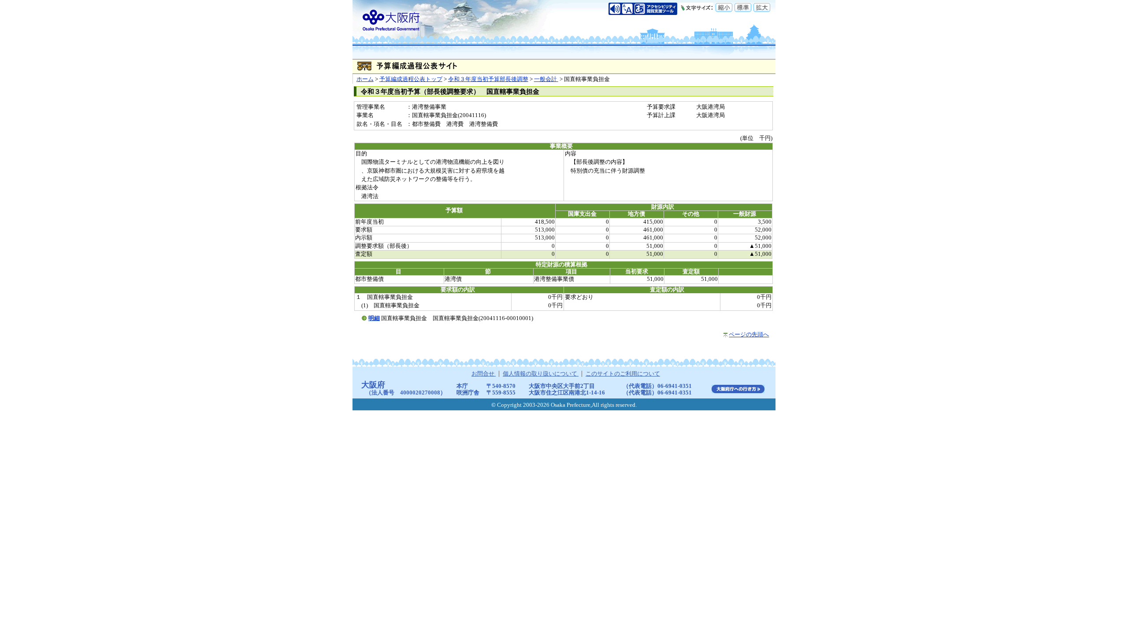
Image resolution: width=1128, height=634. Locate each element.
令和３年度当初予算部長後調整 (488, 79)
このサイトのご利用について (623, 374)
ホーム (365, 79)
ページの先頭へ (749, 335)
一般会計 (546, 79)
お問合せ (483, 374)
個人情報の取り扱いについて (541, 374)
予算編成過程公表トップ (410, 79)
